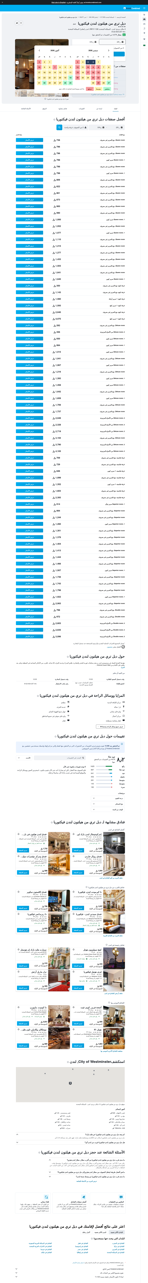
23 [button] (93, 77)
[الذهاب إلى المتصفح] (144, 33)
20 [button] (109, 77)
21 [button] (104, 77)
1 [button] (98, 62)
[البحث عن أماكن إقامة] (144, 19)
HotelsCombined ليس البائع (113, 1269)
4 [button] (82, 62)
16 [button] (93, 72)
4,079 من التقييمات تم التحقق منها (104, 34)
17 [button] (88, 72)
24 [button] (88, 77)
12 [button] (78, 67)
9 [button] (93, 67)
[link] (111, 878)
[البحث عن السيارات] (144, 24)
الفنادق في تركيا (119, 1246)
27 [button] (109, 83)
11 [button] (83, 67)
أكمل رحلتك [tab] (86, 1232)
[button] (2, 2)
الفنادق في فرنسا (46, 1249)
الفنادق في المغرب (118, 1243)
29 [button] (98, 83)
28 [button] (104, 83)
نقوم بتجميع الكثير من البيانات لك (111, 1273)
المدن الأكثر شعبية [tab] (100, 1232)
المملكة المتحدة (110, 17)
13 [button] (109, 72)
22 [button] (98, 77)
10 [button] (88, 67)
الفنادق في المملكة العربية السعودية (40, 1243)
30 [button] (93, 83)
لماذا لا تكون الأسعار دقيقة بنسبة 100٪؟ (109, 1277)
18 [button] (83, 72)
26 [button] (78, 77)
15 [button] (98, 72)
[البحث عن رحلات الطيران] (144, 15)
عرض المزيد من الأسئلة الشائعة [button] (86, 1181)
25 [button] (83, 77)
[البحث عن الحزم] (144, 28)
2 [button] (93, 62)
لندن (85, 17)
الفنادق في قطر (83, 1243)
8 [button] (98, 67)
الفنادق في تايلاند (46, 1252)
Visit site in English (58, 2)
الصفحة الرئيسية (121, 17)
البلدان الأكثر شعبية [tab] (117, 1232)
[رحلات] (144, 39)
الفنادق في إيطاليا (82, 1252)
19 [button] (78, 72)
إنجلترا (96, 17)
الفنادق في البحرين (118, 1249)
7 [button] (103, 67)
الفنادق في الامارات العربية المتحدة (40, 1246)
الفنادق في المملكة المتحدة (115, 1252)
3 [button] (88, 62)
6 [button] (108, 67)
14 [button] (104, 72)
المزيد (123, 667)
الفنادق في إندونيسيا (81, 1246)
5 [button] (77, 62)
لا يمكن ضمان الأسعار (78, 1262)
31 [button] (39, 83)
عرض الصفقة (78, 850)
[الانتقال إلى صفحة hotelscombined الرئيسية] (131, 8)
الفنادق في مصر (83, 1249)
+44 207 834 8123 (119, 31)
